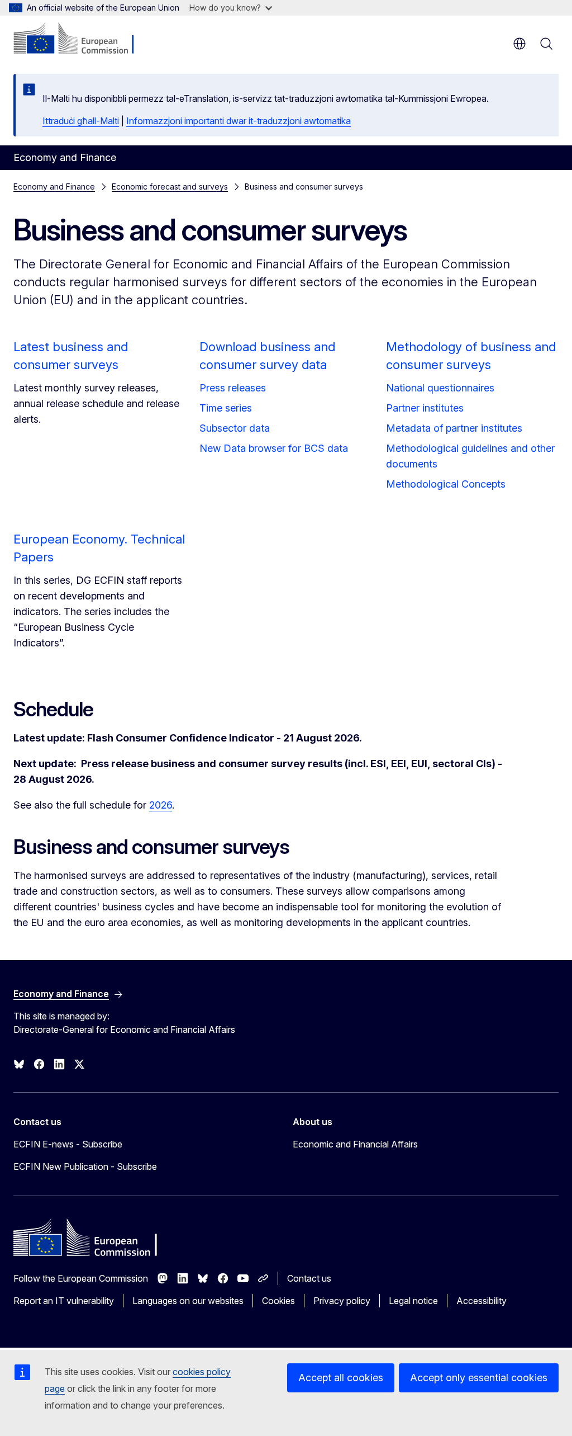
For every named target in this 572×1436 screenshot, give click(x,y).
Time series (225, 408)
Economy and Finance (54, 186)
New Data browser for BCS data (273, 448)
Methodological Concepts (446, 484)
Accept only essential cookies (478, 1377)
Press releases (232, 388)
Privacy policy (341, 1300)
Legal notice (413, 1300)
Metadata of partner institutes (454, 428)
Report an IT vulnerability (63, 1300)
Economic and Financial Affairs (355, 1144)
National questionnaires (440, 388)
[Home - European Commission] (81, 39)
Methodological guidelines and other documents (470, 456)
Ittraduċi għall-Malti (80, 120)
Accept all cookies (340, 1377)
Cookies (278, 1300)
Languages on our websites (188, 1300)
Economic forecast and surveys (170, 186)
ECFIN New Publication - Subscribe (85, 1166)
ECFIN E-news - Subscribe (67, 1144)
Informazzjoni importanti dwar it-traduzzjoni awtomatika (238, 120)
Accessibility (481, 1300)
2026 (160, 805)
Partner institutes (425, 408)
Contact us (309, 1278)
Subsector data (234, 428)
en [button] (519, 43)
